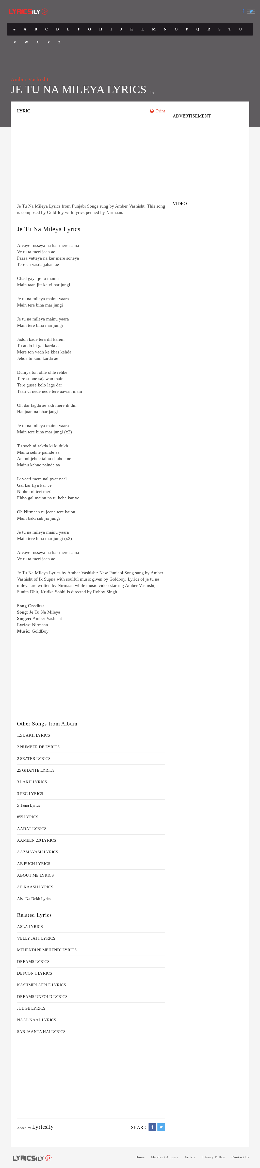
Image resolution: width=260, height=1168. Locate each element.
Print (160, 110)
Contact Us (240, 1157)
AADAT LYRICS (31, 828)
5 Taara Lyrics (28, 805)
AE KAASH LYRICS (35, 887)
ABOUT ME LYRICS (35, 875)
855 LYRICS (27, 817)
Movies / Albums (164, 1157)
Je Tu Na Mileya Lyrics (48, 229)
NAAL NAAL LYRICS (36, 1020)
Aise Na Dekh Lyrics (34, 898)
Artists (190, 1157)
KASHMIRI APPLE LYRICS (41, 985)
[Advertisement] (91, 159)
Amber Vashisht (30, 79)
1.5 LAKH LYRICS (33, 735)
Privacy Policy (213, 1157)
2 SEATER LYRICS (34, 758)
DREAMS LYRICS (33, 961)
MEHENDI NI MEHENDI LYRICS (47, 950)
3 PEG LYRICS (30, 793)
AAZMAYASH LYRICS (37, 852)
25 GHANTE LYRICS (36, 770)
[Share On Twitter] (161, 1127)
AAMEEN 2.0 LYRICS (36, 840)
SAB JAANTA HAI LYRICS (41, 1031)
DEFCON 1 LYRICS (34, 973)
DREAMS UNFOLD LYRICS (42, 996)
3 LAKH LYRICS (32, 782)
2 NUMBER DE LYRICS (38, 747)
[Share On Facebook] (152, 1127)
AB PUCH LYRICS (33, 863)
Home (140, 1157)
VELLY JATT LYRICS (36, 938)
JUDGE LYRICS (31, 1008)
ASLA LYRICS (30, 926)
